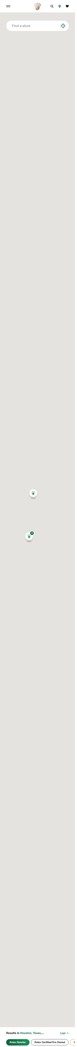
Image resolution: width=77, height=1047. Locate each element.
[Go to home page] (37, 6)
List (63, 1033)
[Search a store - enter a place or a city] (56, 26)
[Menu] (9, 6)
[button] (29, 537)
